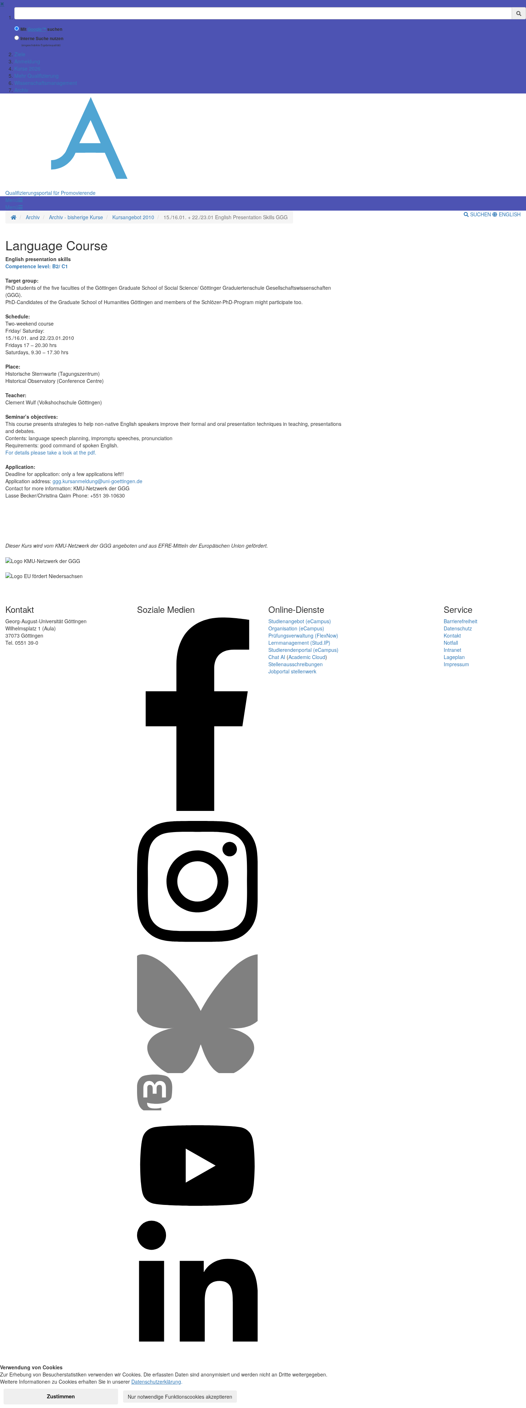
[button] (14, 199)
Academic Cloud (306, 656)
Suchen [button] (480, 214)
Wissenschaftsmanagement (45, 82)
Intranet (452, 649)
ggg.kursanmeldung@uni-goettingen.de (97, 481)
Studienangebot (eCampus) (299, 621)
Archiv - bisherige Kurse (76, 217)
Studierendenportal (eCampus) (303, 649)
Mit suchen (41, 29)
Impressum (456, 664)
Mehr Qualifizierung (36, 75)
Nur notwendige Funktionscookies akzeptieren (180, 1396)
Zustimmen (61, 1396)
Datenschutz (458, 628)
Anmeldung (27, 61)
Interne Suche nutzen (41, 38)
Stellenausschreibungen (295, 664)
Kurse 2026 (27, 68)
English (509, 214)
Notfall (451, 642)
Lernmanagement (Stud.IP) (299, 642)
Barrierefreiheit (460, 621)
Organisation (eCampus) (296, 628)
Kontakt (452, 635)
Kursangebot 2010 (133, 217)
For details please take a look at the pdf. (50, 452)
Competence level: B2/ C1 (36, 266)
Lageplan (454, 656)
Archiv (21, 89)
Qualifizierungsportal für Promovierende (50, 192)
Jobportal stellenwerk (292, 671)
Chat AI (276, 656)
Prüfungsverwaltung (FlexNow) (303, 635)
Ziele (19, 54)
